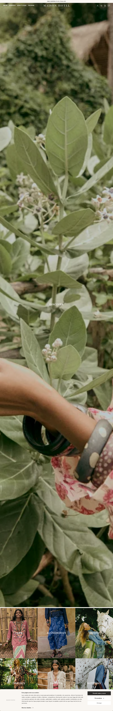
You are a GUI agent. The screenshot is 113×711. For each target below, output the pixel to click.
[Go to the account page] (97, 5)
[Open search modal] (101, 5)
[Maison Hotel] (57, 5)
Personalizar (98, 698)
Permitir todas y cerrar (99, 693)
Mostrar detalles (26, 707)
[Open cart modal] (105, 5)
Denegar (99, 703)
